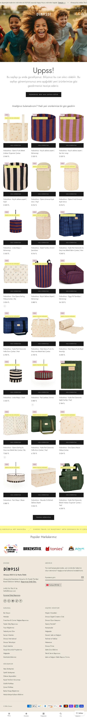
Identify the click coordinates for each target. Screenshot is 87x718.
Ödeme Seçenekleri (9, 676)
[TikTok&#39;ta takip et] (79, 8)
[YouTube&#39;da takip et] (76, 8)
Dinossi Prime (49, 646)
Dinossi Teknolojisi (9, 642)
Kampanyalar (49, 628)
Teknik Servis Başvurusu (52, 653)
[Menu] (4, 14)
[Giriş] (79, 14)
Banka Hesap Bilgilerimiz (11, 691)
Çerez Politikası (8, 687)
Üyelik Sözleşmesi (9, 672)
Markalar (6, 617)
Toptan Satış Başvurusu (10, 624)
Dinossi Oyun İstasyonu (52, 620)
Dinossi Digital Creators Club (54, 617)
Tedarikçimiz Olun (9, 631)
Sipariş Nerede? (50, 624)
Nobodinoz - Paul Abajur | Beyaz (13, 500)
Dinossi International (9, 639)
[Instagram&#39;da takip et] (72, 8)
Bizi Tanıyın (6, 613)
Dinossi (10, 706)
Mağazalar (6, 653)
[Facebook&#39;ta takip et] (69, 8)
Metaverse (48, 642)
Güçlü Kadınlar (8, 646)
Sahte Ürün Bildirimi (51, 650)
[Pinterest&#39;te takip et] (82, 8)
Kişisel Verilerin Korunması (11, 680)
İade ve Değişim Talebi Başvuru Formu (57, 657)
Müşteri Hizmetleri (51, 613)
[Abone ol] (82, 577)
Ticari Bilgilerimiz (8, 628)
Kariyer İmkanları (8, 635)
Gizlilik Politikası (8, 683)
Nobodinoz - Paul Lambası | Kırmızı (42, 397)
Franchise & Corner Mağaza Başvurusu (16, 620)
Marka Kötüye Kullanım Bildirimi (13, 694)
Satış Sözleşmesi (8, 669)
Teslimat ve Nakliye (51, 639)
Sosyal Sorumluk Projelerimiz (12, 650)
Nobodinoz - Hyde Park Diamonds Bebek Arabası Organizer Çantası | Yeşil (70, 502)
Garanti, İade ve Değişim (53, 635)
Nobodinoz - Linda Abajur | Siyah (14, 397)
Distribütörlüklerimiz (9, 657)
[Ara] (75, 14)
